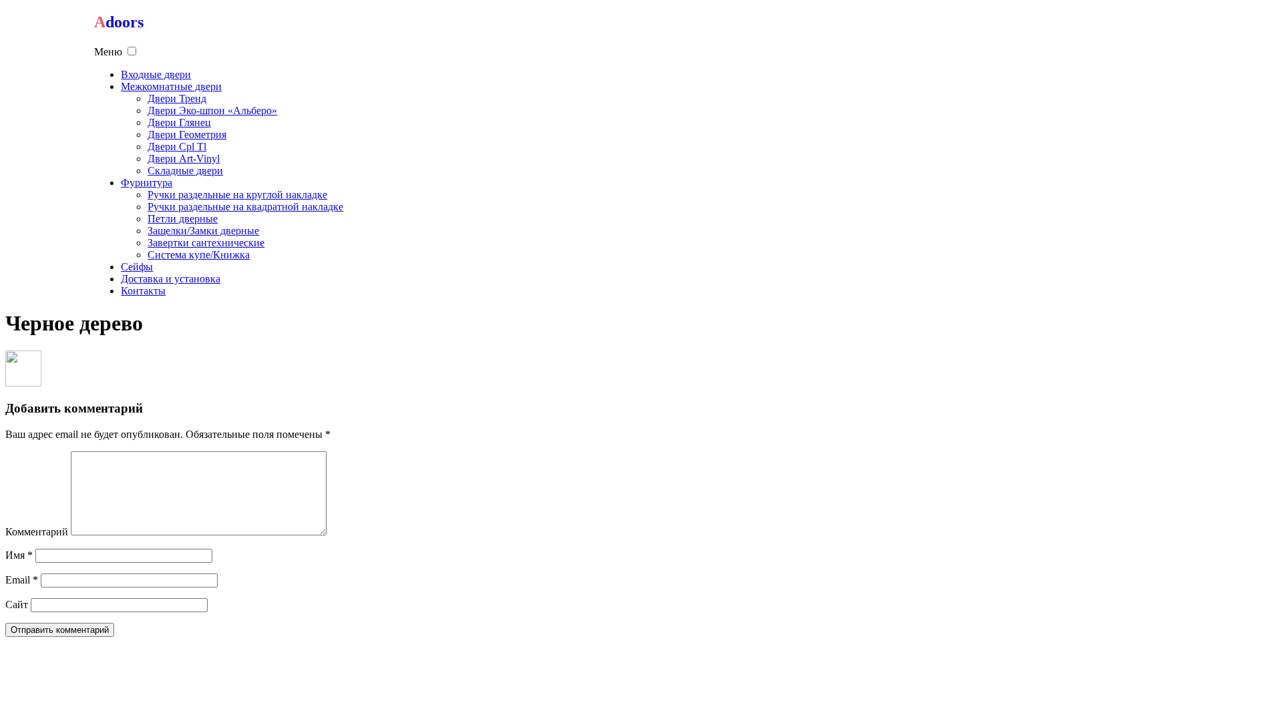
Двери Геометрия (187, 134)
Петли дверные (183, 218)
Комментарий (36, 531)
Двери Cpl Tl (177, 146)
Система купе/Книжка (199, 254)
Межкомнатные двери (171, 86)
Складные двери (185, 170)
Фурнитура (146, 182)
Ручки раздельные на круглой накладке (237, 194)
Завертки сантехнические (206, 242)
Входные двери (156, 74)
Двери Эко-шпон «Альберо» (212, 110)
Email (21, 579)
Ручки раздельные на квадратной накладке (245, 206)
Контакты (143, 290)
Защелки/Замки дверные (203, 230)
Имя (19, 555)
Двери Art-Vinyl (184, 158)
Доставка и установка (170, 278)
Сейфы (137, 266)
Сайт (16, 604)
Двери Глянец (179, 122)
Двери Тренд (177, 98)
